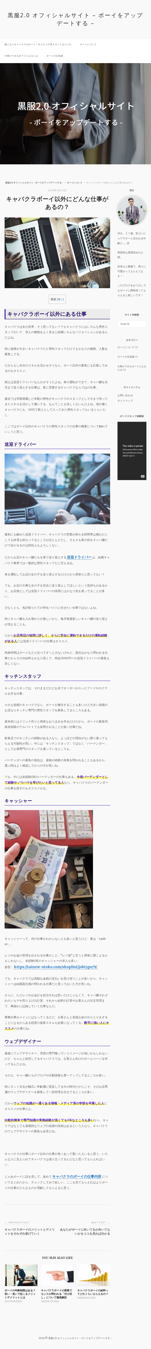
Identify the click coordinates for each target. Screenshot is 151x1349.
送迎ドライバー (79, 557)
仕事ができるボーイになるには (21, 55)
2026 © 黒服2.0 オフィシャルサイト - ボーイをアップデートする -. (75, 1338)
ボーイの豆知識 (54, 55)
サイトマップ (125, 400)
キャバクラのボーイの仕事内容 (76, 1176)
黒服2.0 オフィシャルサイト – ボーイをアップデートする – (75, 19)
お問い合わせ (125, 395)
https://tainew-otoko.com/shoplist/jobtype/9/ (55, 967)
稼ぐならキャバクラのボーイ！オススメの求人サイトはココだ (38, 44)
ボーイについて (88, 44)
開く (60, 299)
